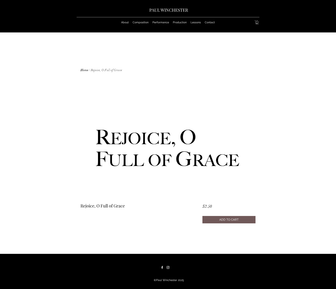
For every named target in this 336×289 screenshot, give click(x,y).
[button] (140, 22)
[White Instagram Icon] (168, 267)
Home (84, 70)
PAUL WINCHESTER (168, 10)
